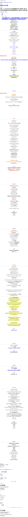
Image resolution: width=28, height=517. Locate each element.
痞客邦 (7, 469)
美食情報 (3, 497)
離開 (3, 515)
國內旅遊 (6, 471)
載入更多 (1, 474)
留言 (8, 469)
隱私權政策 (18, 507)
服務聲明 (20, 507)
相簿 (2, 13)
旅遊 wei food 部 (4, 5)
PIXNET (9, 507)
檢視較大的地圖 (14, 118)
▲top (1, 473)
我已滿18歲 (2, 515)
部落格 (2, 14)
